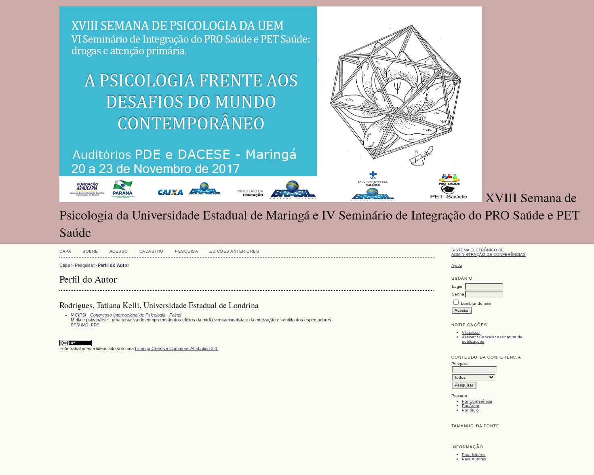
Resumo (79, 325)
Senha (458, 294)
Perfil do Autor (113, 265)
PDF (95, 325)
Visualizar (471, 332)
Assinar (469, 337)
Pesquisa (186, 251)
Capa (65, 251)
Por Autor (470, 405)
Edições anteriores (234, 251)
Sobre (90, 251)
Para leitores (473, 454)
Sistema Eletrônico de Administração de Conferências (488, 252)
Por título (470, 410)
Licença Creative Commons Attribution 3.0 (176, 348)
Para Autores (474, 459)
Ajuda (456, 265)
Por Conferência (477, 401)
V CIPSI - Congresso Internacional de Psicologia (118, 314)
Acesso (119, 251)
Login (457, 286)
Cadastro (151, 251)
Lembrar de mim (476, 303)
